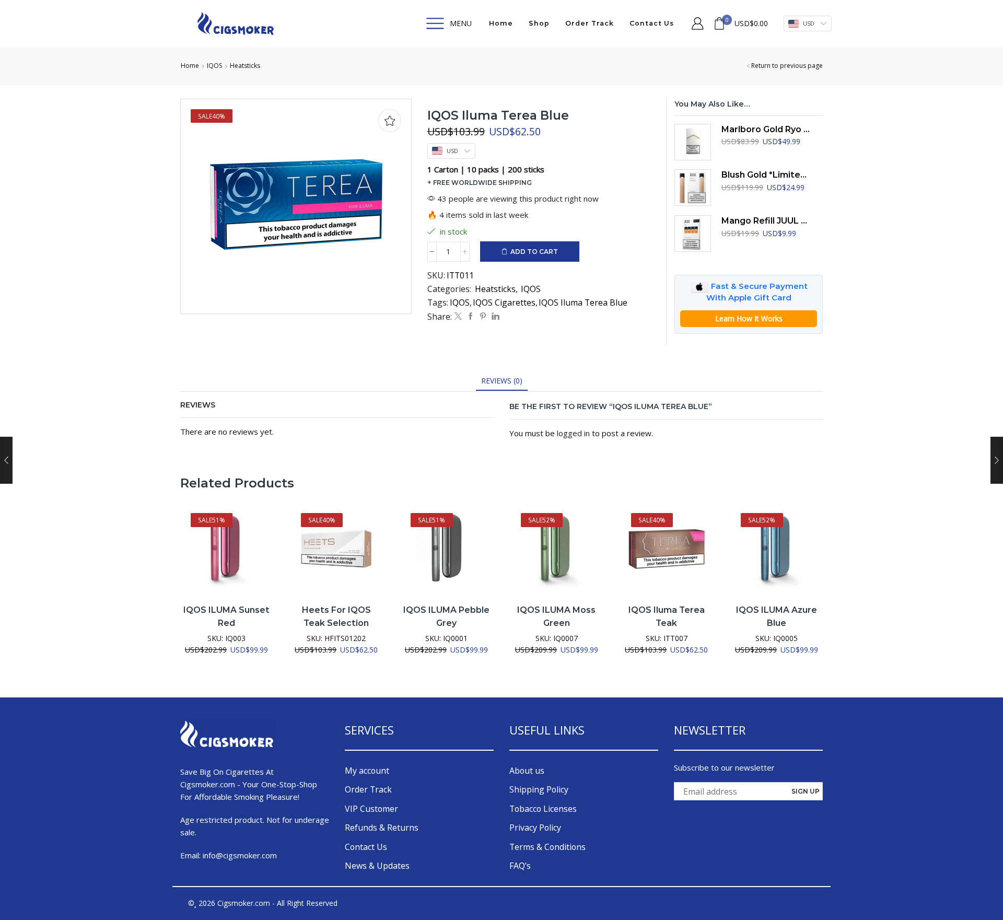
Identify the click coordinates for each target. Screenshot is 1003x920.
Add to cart (534, 251)
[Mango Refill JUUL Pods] (692, 233)
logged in (573, 433)
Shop (539, 23)
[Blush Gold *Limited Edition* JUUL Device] (692, 187)
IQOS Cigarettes (504, 302)
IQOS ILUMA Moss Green (556, 616)
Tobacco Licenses (543, 808)
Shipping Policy (538, 789)
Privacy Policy (535, 827)
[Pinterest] (483, 316)
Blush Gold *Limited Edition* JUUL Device (765, 175)
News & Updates (377, 865)
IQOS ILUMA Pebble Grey (446, 616)
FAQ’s (520, 865)
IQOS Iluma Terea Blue (583, 302)
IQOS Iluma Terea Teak (666, 616)
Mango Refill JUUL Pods (765, 221)
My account (367, 770)
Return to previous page (787, 65)
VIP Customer (371, 808)
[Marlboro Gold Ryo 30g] (692, 142)
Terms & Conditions (547, 847)
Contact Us (651, 23)
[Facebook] (470, 316)
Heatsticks (245, 65)
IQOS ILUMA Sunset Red (226, 616)
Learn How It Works (749, 318)
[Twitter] (458, 316)
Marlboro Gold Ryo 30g (765, 129)
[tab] (502, 380)
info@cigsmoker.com (240, 855)
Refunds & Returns (381, 827)
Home (501, 23)
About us (526, 770)
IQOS (214, 65)
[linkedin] (494, 316)
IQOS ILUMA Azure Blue (776, 616)
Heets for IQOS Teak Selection (336, 616)
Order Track (589, 23)
